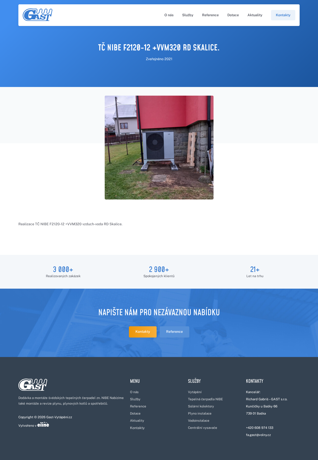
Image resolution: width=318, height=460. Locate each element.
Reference (210, 15)
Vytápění (195, 392)
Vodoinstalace (198, 420)
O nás (168, 15)
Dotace (233, 15)
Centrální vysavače (202, 427)
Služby (187, 15)
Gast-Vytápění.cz (59, 417)
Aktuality (254, 15)
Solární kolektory (201, 406)
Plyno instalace (200, 413)
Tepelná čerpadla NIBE (205, 399)
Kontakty (283, 15)
